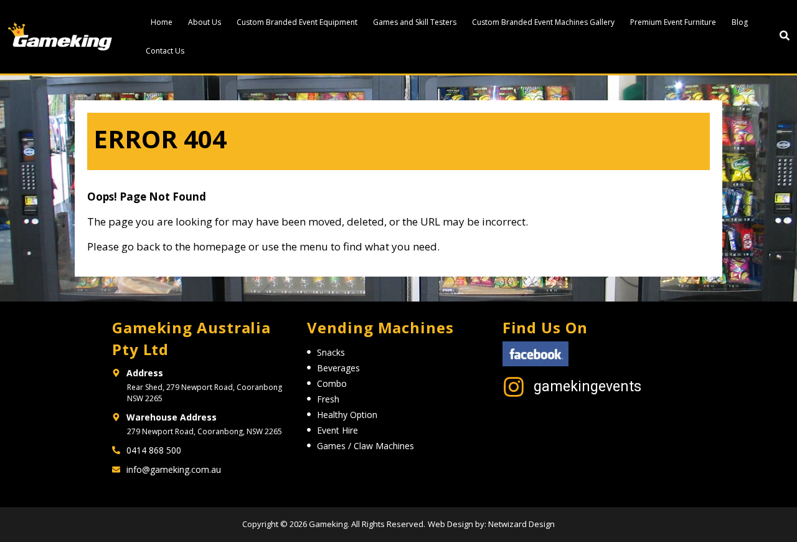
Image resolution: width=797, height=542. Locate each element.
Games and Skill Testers (414, 22)
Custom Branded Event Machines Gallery (543, 22)
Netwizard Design (520, 524)
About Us (204, 22)
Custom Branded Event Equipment (297, 22)
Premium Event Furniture (673, 22)
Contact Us (165, 50)
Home (161, 22)
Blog (740, 22)
